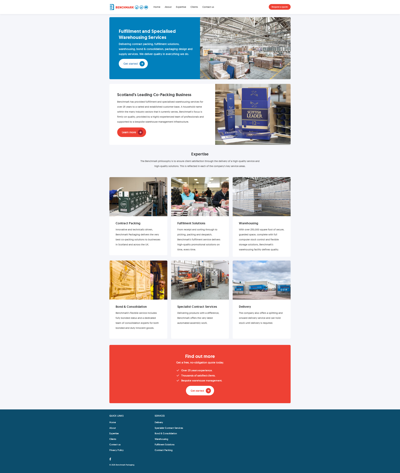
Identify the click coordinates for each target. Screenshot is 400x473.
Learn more (129, 132)
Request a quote (280, 6)
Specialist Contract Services (169, 427)
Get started (130, 63)
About (168, 7)
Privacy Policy (116, 450)
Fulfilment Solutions (164, 444)
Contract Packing (163, 450)
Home (156, 7)
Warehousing (161, 439)
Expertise (181, 7)
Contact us (208, 7)
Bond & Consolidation (166, 433)
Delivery (159, 422)
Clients (194, 7)
